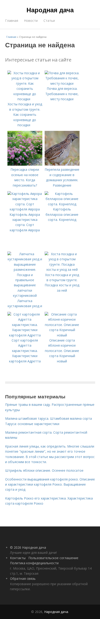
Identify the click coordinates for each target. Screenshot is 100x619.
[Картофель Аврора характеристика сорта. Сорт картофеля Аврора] (24, 209)
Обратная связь (23, 578)
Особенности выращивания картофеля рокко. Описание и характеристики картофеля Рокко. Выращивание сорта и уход (50, 484)
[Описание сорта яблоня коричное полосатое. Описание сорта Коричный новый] (62, 335)
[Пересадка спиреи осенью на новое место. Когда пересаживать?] (24, 164)
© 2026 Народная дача (28, 547)
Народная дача (50, 9)
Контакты (18, 558)
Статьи (49, 20)
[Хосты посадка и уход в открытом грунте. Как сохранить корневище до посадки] (24, 99)
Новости (31, 20)
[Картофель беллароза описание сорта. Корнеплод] (62, 204)
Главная (11, 20)
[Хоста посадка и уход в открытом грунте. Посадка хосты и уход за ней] (62, 269)
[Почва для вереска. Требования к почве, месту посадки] (62, 83)
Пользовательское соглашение (53, 558)
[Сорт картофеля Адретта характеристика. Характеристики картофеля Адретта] (24, 335)
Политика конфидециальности (34, 563)
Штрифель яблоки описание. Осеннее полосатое (44, 470)
